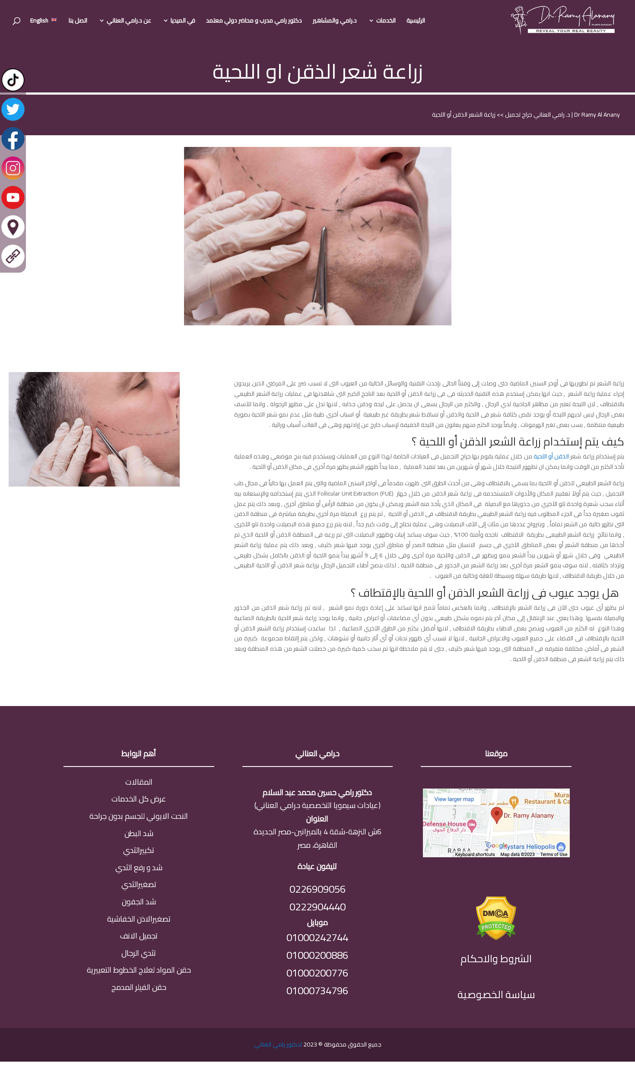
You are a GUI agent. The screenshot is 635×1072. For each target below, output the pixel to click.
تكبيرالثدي (138, 850)
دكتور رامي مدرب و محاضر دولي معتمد (254, 21)
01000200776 (317, 973)
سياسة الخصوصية (496, 994)
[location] (13, 237)
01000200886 (317, 955)
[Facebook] (13, 149)
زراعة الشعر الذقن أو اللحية (463, 114)
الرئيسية (415, 21)
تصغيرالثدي (138, 884)
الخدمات (386, 21)
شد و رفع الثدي (138, 867)
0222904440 (317, 906)
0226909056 (317, 889)
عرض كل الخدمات (138, 799)
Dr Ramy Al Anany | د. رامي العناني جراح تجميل (562, 114)
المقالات (138, 782)
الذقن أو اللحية (551, 456)
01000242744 (317, 937)
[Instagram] (13, 178)
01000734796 (317, 990)
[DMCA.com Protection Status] (496, 937)
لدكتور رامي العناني (278, 1044)
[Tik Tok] (13, 90)
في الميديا (183, 21)
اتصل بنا (78, 21)
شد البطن (138, 833)
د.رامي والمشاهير (335, 21)
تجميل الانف (139, 936)
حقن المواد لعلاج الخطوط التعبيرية (139, 970)
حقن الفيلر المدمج (138, 987)
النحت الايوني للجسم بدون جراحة (138, 816)
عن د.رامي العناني (129, 21)
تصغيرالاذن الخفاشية (139, 919)
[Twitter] (13, 120)
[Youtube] (13, 208)
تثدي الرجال (138, 953)
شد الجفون (139, 901)
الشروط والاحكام (496, 958)
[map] (496, 854)
